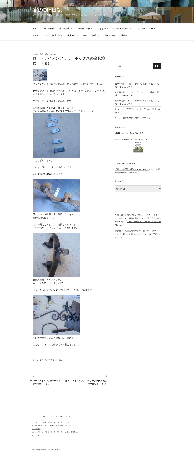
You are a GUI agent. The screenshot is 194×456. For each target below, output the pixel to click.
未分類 (124, 35)
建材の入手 (64, 28)
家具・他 (71, 35)
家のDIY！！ (65, 422)
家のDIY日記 (47, 10)
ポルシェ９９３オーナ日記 (40, 432)
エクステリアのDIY (144, 28)
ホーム (35, 28)
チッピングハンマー (50, 290)
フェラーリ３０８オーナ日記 (60, 432)
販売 (94, 35)
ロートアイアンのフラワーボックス (49, 360)
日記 (85, 35)
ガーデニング (38, 35)
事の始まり (49, 28)
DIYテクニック (83, 28)
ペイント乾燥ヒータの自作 (127, 117)
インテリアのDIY (120, 28)
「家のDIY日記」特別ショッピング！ (132, 169)
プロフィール (110, 35)
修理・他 (56, 35)
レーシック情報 (49, 425)
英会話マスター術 (53, 422)
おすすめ (102, 28)
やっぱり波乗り (37, 425)
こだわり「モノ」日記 (39, 422)
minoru (53, 54)
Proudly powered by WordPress (46, 449)
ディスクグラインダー (67, 111)
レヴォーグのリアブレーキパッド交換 (132, 109)
